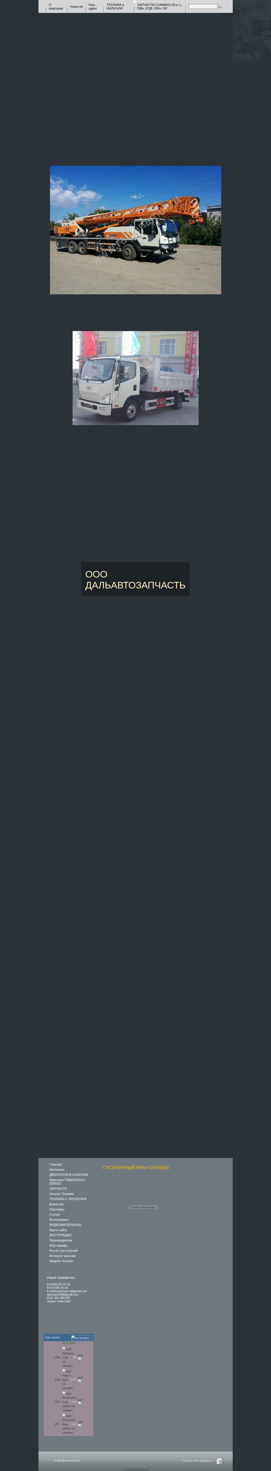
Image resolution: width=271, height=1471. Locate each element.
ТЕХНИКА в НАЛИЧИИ (115, 6)
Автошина (56, 1169)
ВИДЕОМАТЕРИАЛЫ (65, 1225)
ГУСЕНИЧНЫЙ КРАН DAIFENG (135, 1470)
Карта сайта (58, 1230)
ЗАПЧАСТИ (58, 1188)
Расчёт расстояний (63, 1250)
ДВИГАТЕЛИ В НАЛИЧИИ (68, 1174)
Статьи (54, 1214)
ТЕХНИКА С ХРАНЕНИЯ (67, 1199)
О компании (56, 6)
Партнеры (56, 1209)
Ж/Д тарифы (58, 1245)
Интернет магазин (62, 1256)
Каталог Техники (61, 1194)
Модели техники (61, 1261)
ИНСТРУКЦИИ (60, 1235)
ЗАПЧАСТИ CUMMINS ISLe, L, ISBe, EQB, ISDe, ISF (159, 6)
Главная (55, 1164)
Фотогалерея (59, 1219)
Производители (60, 1240)
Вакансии (56, 1204)
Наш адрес (92, 6)
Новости (76, 6)
